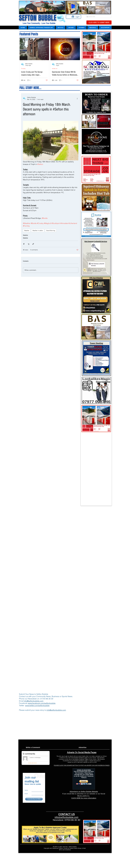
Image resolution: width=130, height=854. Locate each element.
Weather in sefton (37, 230)
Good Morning (50, 230)
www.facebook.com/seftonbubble (41, 703)
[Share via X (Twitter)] (28, 244)
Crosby (23, 68)
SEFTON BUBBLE (37, 18)
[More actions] (77, 98)
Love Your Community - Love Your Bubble (38, 23)
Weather (26, 230)
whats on (54, 68)
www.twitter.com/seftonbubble (37, 705)
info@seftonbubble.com (33, 701)
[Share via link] (33, 244)
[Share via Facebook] (24, 244)
